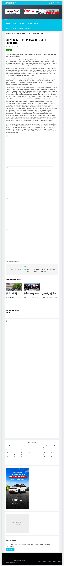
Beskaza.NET (15, 562)
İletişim (27, 28)
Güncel (8, 24)
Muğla (15, 24)
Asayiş (36, 24)
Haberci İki (10, 47)
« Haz (7, 462)
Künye (21, 28)
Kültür (22, 24)
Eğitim (8, 28)
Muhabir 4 (10, 297)
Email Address (10, 547)
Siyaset (29, 24)
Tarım (14, 28)
